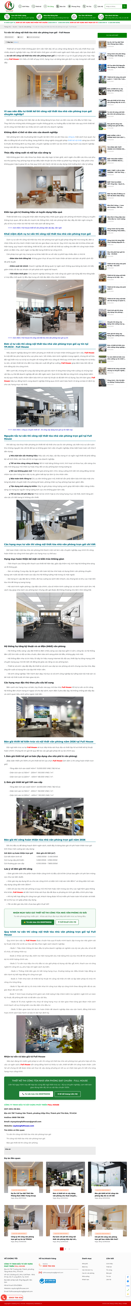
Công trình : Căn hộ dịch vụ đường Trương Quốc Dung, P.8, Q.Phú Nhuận (116, 382)
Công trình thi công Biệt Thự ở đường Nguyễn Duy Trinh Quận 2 (116, 242)
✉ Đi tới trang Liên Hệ (68, 1094)
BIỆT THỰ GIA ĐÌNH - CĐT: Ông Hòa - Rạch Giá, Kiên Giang (116, 184)
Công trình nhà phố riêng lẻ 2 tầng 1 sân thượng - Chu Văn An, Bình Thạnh (116, 55)
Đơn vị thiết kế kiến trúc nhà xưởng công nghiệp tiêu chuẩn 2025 (116, 347)
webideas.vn (38, 1303)
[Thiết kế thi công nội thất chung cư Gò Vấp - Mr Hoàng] (102, 277)
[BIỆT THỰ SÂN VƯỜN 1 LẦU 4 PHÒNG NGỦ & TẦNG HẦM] (102, 161)
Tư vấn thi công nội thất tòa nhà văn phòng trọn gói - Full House (115, 114)
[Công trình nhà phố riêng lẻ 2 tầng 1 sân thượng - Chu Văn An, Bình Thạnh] (102, 56)
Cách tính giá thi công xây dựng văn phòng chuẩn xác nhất (115, 312)
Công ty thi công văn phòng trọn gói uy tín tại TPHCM (22, 1238)
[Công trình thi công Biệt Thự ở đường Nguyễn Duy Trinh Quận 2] (102, 242)
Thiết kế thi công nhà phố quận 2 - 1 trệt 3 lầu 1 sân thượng (116, 79)
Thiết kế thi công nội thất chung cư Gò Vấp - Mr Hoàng (116, 277)
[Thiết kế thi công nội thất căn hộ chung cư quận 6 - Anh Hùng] (102, 301)
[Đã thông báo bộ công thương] (47, 1281)
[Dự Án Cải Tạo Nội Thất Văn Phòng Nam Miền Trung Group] (102, 44)
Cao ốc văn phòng (88, 1273)
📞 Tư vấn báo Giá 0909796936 (36, 1094)
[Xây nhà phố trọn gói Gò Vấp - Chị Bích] (102, 254)
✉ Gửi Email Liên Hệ (67, 922)
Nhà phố (85, 1264)
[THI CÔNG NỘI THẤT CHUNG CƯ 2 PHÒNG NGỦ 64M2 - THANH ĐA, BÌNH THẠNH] (102, 149)
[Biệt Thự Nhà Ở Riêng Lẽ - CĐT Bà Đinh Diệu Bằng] (102, 196)
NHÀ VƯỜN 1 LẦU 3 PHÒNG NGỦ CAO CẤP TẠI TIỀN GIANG (116, 137)
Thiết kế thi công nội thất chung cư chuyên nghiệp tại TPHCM (116, 370)
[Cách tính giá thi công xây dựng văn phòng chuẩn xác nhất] (102, 312)
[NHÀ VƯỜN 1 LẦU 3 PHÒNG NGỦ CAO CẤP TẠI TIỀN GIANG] (102, 137)
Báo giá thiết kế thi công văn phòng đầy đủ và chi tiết (116, 102)
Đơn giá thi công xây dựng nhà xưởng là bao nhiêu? (115, 335)
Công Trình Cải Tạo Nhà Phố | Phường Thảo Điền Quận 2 (116, 230)
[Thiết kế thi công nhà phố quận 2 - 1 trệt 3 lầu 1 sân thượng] (102, 79)
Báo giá (108, 1273)
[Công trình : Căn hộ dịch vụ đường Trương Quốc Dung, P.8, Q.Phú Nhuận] (102, 382)
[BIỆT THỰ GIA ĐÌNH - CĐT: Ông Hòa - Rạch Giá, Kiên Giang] (102, 184)
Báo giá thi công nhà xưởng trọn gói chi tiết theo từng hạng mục (115, 125)
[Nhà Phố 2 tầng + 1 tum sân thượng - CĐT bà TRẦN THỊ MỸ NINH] (102, 207)
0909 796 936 (16, 1297)
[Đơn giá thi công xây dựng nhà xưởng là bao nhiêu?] (102, 336)
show (16, 42)
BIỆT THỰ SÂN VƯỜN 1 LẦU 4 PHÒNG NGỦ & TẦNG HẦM (115, 160)
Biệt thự (85, 1267)
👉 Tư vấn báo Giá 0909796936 (38, 922)
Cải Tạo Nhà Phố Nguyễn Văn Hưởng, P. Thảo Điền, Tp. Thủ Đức (116, 67)
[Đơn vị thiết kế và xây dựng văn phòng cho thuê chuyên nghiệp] (102, 91)
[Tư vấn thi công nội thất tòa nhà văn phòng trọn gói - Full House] (102, 114)
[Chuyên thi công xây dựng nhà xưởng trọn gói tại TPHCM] (102, 324)
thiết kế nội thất (75, 140)
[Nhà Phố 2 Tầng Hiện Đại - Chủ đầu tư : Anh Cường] (102, 219)
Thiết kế (109, 1267)
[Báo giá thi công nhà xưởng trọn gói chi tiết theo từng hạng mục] (102, 126)
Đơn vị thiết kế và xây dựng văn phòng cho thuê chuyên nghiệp (115, 90)
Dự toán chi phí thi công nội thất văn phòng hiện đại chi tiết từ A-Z (64, 1238)
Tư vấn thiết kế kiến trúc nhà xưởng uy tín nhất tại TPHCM (116, 359)
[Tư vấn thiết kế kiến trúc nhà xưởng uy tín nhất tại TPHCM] (102, 359)
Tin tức (108, 1276)
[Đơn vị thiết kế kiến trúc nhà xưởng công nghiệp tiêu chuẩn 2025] (102, 347)
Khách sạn (85, 1279)
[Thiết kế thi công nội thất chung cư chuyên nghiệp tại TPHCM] (102, 371)
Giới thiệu (109, 1264)
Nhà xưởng (85, 1276)
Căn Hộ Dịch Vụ (87, 1270)
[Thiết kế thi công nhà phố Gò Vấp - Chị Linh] (102, 266)
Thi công (109, 1270)
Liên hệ (108, 1279)
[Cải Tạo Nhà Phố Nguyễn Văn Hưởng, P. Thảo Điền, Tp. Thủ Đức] (102, 68)
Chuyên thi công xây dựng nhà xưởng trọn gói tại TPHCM (116, 324)
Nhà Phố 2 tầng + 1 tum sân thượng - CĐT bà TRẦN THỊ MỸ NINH (115, 207)
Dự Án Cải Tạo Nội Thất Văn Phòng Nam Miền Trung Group (115, 44)
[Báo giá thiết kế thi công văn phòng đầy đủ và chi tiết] (102, 103)
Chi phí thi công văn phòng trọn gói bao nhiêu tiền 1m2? (106, 1238)
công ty (71, 137)
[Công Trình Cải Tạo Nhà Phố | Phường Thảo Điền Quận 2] (102, 231)
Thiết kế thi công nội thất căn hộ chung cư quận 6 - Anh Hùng (116, 300)
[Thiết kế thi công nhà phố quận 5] (102, 289)
